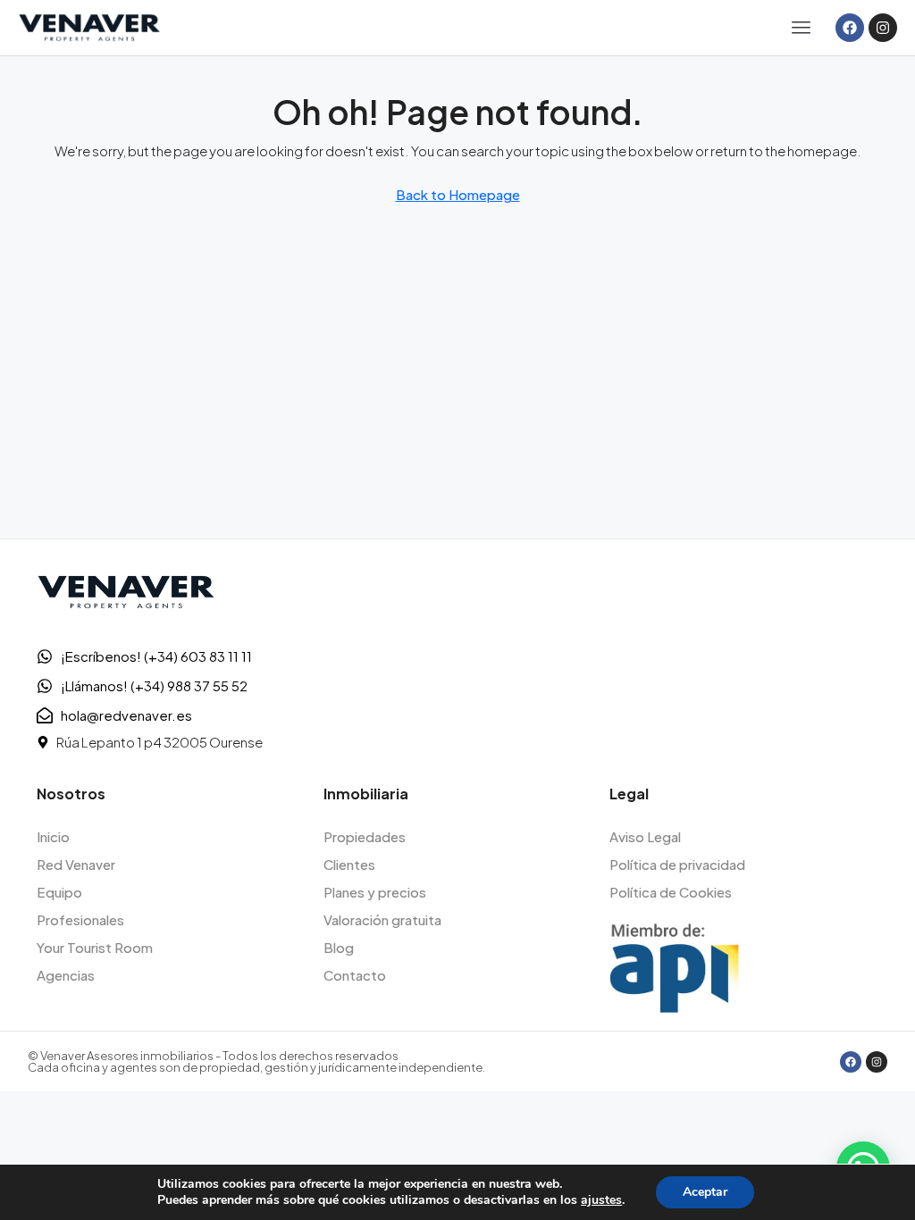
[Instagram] (883, 27)
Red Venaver (76, 864)
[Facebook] (849, 27)
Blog (338, 947)
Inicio (53, 836)
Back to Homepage (458, 194)
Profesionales (80, 919)
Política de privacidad (677, 864)
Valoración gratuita (382, 919)
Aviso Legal (645, 836)
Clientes (349, 864)
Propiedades (364, 836)
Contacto (354, 974)
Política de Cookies (670, 891)
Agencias (66, 974)
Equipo (59, 891)
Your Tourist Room (95, 947)
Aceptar (705, 1191)
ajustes (601, 1200)
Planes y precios (374, 891)
